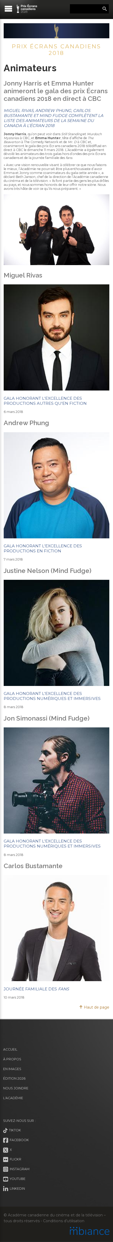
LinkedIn (16, 1189)
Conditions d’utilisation (63, 1221)
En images (12, 1069)
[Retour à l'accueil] (27, 8)
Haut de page (96, 1007)
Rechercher (104, 9)
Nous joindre (15, 1088)
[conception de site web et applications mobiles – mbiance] (89, 1231)
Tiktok (14, 1130)
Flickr (14, 1159)
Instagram (18, 1169)
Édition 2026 (14, 1078)
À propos (12, 1059)
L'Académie (13, 1098)
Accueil (10, 1049)
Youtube (16, 1179)
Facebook (18, 1140)
